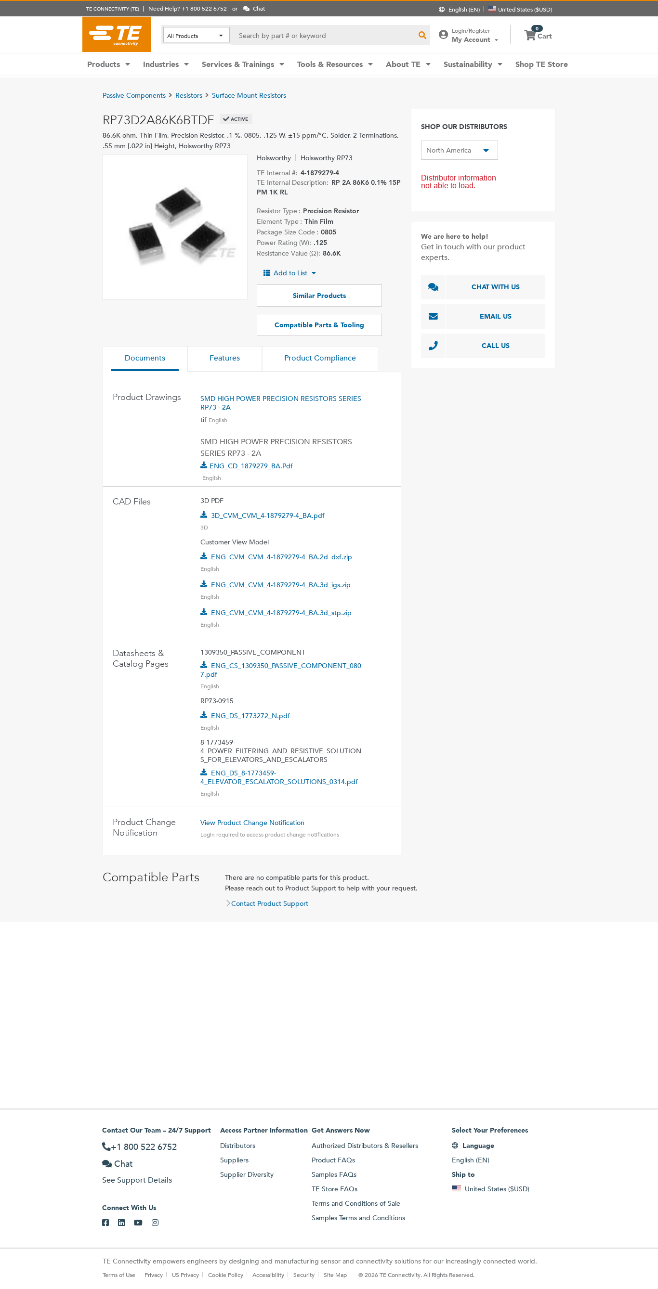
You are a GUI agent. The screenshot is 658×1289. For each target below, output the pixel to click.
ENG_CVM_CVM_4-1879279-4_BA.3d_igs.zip (281, 584)
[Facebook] (110, 1223)
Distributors (237, 1145)
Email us (496, 316)
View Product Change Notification (252, 822)
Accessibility (268, 1274)
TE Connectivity (116, 34)
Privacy (154, 1274)
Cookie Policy (225, 1274)
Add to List (290, 273)
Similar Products (319, 295)
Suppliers (234, 1160)
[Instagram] (160, 1223)
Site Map (335, 1274)
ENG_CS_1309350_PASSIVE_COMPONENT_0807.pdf (280, 670)
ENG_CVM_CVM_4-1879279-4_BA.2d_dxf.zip (281, 557)
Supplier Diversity (247, 1174)
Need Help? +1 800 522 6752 (187, 8)
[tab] (145, 359)
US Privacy (185, 1274)
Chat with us (496, 287)
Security (304, 1274)
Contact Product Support (269, 903)
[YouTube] (143, 1223)
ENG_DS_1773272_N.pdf (250, 715)
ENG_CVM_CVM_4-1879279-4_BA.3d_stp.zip (281, 612)
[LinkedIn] (126, 1223)
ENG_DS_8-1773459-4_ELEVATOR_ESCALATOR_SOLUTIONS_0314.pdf (279, 777)
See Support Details (137, 1180)
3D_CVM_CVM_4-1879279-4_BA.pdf (268, 515)
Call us (496, 345)
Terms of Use (119, 1274)
